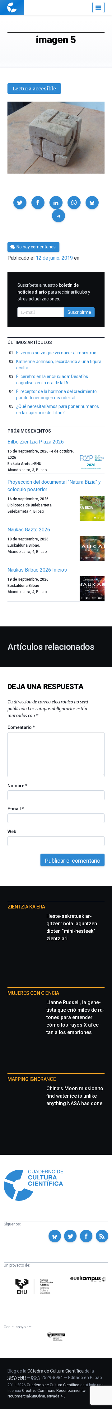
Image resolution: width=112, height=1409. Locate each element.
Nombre (17, 785)
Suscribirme (79, 312)
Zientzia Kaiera (26, 907)
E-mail (15, 808)
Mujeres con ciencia (33, 993)
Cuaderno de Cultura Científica (53, 1385)
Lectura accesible (34, 88)
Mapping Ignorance (31, 1079)
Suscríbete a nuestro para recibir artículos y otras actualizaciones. (53, 292)
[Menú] (98, 7)
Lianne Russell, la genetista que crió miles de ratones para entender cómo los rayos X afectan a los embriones (75, 1017)
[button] (19, 202)
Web (11, 831)
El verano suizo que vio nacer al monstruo (56, 352)
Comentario (21, 727)
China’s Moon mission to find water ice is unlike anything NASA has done (74, 1096)
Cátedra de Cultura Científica (55, 1370)
